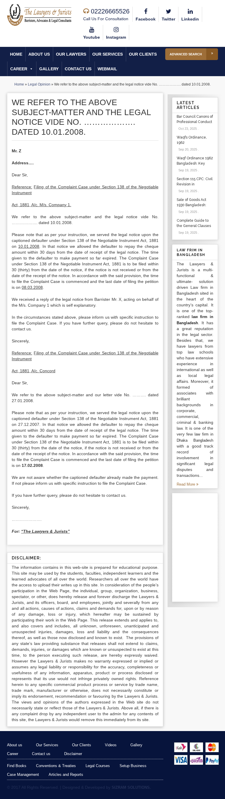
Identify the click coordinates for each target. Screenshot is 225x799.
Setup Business (133, 766)
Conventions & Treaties (56, 766)
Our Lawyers (71, 54)
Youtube (91, 37)
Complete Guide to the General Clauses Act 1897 (194, 225)
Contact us (78, 68)
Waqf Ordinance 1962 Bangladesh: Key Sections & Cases (195, 163)
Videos (111, 745)
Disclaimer (73, 754)
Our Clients (143, 54)
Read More (186, 484)
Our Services (107, 54)
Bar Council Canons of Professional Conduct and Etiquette (195, 122)
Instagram (116, 37)
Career (18, 68)
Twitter (168, 19)
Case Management (23, 774)
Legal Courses (98, 766)
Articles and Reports (66, 774)
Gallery (49, 68)
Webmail (107, 68)
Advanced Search (186, 54)
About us (39, 54)
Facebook (146, 19)
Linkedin (190, 19)
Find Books (16, 766)
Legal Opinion (39, 84)
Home (16, 54)
